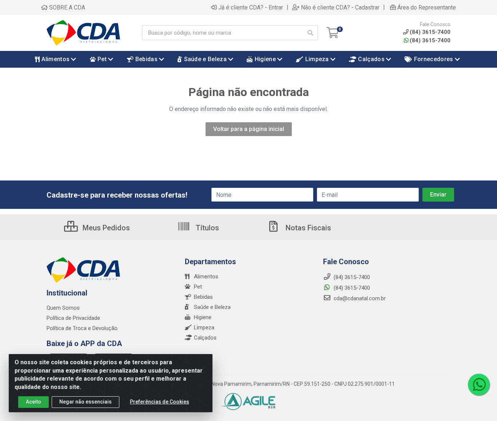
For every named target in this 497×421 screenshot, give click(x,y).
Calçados (205, 337)
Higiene (202, 317)
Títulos (206, 227)
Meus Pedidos (105, 227)
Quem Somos (63, 308)
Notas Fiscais (307, 227)
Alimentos (206, 276)
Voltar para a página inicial (248, 129)
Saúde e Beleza (212, 307)
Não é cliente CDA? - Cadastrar (340, 7)
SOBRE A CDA (66, 7)
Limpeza (204, 327)
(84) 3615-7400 (430, 40)
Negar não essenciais (85, 402)
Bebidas (203, 297)
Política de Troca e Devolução (82, 328)
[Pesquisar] (310, 32)
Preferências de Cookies (159, 402)
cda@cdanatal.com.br (359, 298)
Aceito (33, 402)
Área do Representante (426, 7)
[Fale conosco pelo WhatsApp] (479, 385)
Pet (198, 286)
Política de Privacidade (73, 318)
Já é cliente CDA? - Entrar (250, 7)
